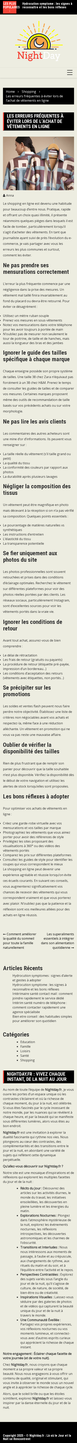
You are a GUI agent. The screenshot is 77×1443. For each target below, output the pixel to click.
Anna (10, 195)
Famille (25, 1046)
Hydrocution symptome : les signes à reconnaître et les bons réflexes (47, 5)
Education (27, 1042)
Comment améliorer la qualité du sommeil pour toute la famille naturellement (19, 941)
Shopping (27, 1060)
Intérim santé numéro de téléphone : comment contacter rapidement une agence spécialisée (39, 1007)
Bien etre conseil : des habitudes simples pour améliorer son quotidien (42, 1018)
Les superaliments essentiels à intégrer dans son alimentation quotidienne (57, 941)
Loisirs (25, 1051)
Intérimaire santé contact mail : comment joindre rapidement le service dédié (42, 995)
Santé (24, 1055)
